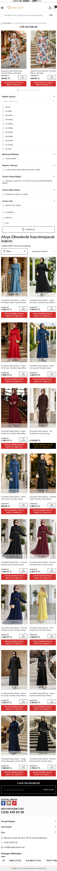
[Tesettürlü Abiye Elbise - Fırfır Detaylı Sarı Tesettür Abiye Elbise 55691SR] (43, 604)
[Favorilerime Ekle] (23, 34)
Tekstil (10, 158)
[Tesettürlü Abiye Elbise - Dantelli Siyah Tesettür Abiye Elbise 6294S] (43, 473)
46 (9, 132)
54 (8, 149)
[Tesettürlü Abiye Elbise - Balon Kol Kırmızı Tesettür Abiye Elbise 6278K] (14, 342)
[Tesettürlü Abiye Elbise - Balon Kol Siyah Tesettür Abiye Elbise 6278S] (43, 277)
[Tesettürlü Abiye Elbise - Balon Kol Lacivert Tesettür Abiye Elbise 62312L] (14, 473)
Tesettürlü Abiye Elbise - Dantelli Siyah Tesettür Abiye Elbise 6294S (43, 498)
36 (8, 111)
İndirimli (8, 218)
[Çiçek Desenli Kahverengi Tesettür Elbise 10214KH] (13, 50)
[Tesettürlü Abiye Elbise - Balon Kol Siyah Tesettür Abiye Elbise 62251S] (14, 670)
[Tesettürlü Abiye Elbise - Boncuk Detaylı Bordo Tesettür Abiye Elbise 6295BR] (43, 539)
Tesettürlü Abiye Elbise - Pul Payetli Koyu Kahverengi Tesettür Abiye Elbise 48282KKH (42, 432)
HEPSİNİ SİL (30, 229)
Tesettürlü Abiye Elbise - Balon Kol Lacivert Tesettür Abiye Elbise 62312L (13, 498)
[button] (17, 90)
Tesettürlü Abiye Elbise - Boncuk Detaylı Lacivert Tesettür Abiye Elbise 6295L (14, 629)
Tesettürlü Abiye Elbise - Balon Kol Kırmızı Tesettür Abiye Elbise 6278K (14, 367)
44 (9, 128)
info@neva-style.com (16, 194)
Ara (51, 15)
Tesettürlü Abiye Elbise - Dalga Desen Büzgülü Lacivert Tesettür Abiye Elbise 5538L (14, 760)
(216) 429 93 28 (12, 812)
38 (9, 115)
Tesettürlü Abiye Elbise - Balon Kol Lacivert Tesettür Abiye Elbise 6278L (42, 367)
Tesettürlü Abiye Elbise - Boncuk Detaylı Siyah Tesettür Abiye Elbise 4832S (42, 760)
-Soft (14, 868)
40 (9, 119)
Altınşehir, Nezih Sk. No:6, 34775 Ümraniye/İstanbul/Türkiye (27, 182)
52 (9, 145)
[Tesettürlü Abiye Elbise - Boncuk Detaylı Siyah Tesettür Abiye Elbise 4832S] (43, 735)
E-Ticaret (20, 868)
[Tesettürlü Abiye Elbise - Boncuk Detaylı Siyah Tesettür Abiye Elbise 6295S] (14, 539)
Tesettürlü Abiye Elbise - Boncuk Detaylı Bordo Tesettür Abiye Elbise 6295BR (42, 563)
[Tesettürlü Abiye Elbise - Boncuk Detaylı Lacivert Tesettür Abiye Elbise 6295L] (14, 604)
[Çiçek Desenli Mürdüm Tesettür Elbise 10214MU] (43, 50)
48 (9, 136)
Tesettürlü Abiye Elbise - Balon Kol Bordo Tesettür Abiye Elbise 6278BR (14, 432)
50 (9, 140)
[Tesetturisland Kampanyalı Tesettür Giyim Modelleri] (28, 1)
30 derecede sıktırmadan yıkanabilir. (22, 170)
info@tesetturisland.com (14, 847)
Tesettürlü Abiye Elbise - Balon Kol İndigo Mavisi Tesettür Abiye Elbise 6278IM (14, 301)
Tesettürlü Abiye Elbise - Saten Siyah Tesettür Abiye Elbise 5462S (42, 694)
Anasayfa (7, 23)
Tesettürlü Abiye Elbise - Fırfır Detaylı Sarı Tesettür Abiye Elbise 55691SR (41, 629)
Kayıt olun (49, 790)
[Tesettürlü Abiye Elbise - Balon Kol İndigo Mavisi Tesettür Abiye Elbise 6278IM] (14, 277)
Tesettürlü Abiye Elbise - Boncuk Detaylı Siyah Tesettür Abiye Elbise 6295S (14, 563)
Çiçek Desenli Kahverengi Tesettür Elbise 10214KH (11, 72)
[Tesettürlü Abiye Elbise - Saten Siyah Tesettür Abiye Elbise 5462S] (43, 670)
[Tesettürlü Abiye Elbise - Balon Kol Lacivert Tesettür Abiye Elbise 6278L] (43, 342)
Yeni (7, 223)
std (8, 107)
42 (9, 124)
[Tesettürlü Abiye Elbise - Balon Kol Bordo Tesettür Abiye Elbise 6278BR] (14, 408)
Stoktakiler (9, 212)
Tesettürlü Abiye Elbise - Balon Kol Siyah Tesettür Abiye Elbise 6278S (42, 301)
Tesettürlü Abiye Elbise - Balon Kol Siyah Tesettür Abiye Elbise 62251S (13, 694)
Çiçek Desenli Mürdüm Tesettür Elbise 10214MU (43, 72)
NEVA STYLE (13, 205)
